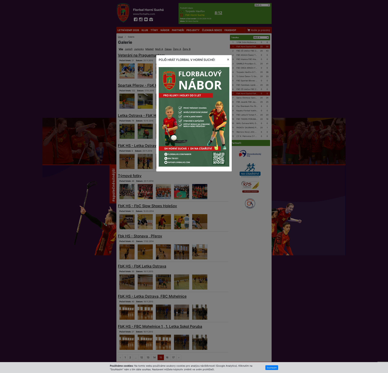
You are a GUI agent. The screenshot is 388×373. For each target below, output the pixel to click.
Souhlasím (272, 367)
